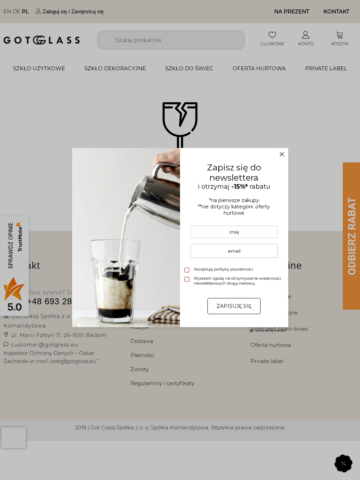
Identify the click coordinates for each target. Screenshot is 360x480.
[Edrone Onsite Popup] (180, 240)
